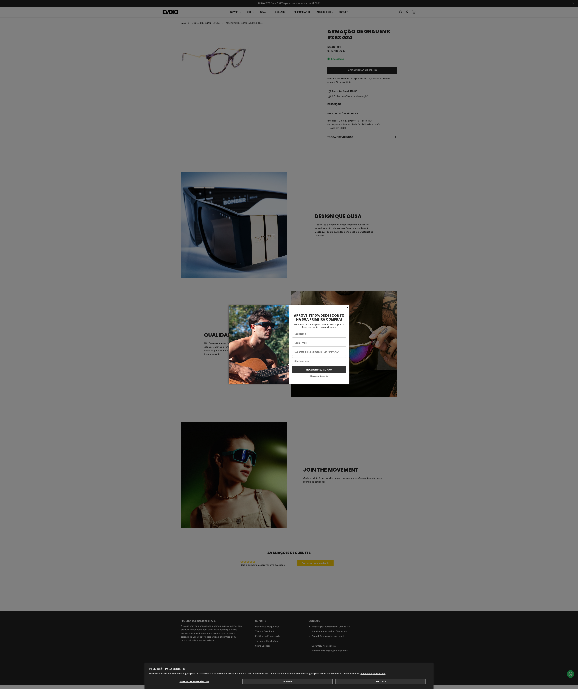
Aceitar (287, 681)
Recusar (381, 681)
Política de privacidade (372, 673)
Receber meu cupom (319, 369)
